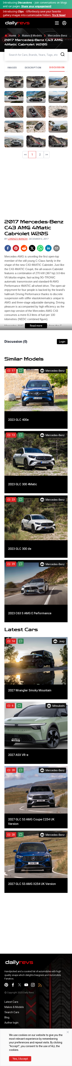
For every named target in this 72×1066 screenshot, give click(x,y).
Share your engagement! (36, 6)
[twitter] (32, 248)
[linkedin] (48, 248)
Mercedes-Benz (57, 35)
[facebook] (7, 248)
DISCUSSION (57, 67)
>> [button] (46, 154)
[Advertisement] (36, 188)
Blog (6, 1017)
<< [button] (25, 154)
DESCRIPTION (33, 67)
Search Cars (11, 1012)
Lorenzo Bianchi (18, 239)
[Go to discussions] (21, 370)
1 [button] (32, 154)
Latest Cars (11, 1001)
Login (62, 341)
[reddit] (24, 248)
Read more (36, 325)
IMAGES (12, 67)
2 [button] (40, 154)
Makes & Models (32, 35)
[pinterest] (16, 248)
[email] (56, 248)
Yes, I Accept (20, 1058)
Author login (11, 1022)
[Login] (64, 23)
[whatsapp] (40, 248)
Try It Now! (58, 15)
